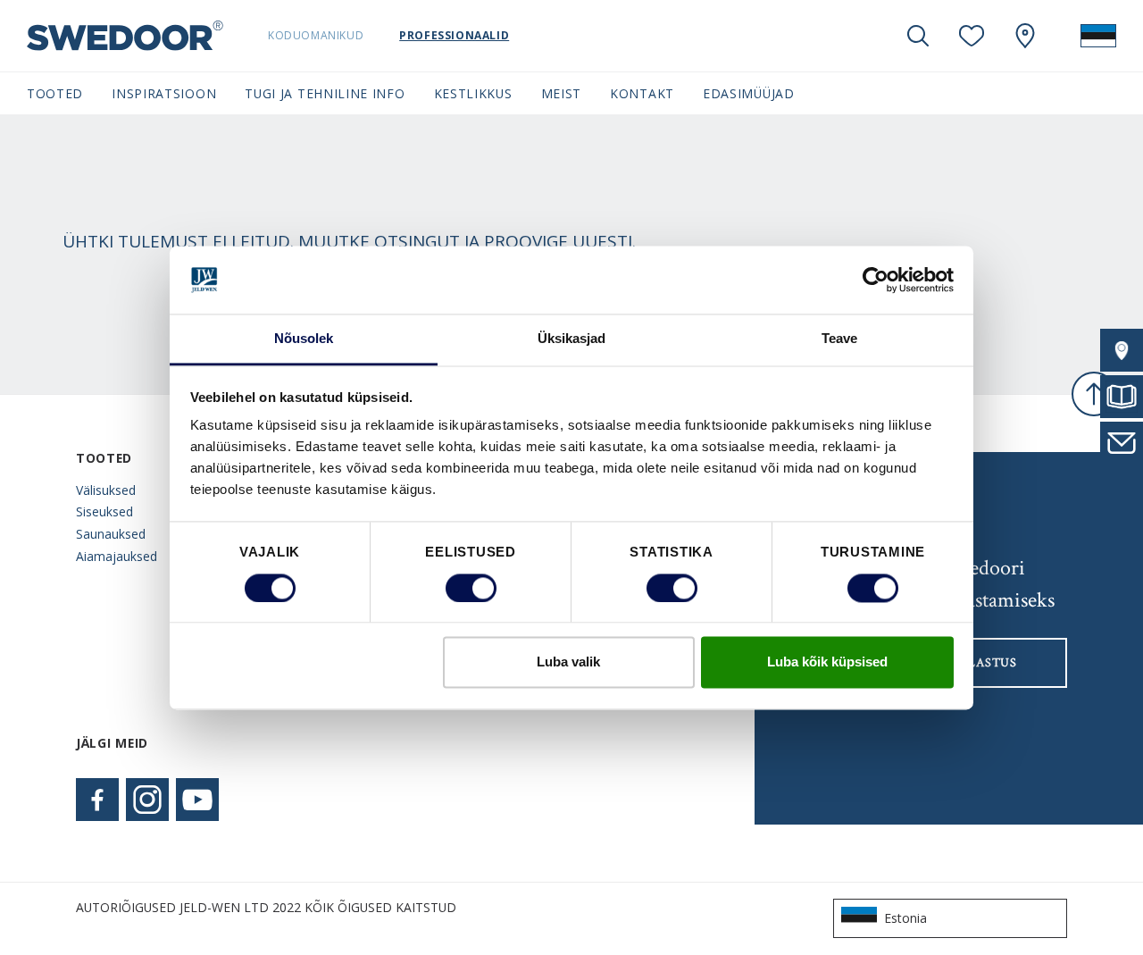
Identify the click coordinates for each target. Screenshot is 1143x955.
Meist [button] (561, 93)
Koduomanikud (315, 35)
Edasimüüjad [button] (749, 93)
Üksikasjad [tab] (572, 339)
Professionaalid (454, 35)
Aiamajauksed (116, 556)
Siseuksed (104, 511)
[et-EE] (1098, 35)
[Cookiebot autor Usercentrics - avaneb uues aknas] (875, 279)
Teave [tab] (840, 339)
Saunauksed (111, 533)
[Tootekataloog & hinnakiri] (1121, 396)
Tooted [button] (55, 93)
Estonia (905, 917)
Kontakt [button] (642, 93)
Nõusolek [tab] (304, 339)
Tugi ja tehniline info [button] (325, 93)
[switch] (471, 588)
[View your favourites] (971, 35)
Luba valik (568, 662)
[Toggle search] (918, 35)
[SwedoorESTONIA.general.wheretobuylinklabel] (1025, 35)
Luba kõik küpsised (827, 662)
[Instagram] (147, 799)
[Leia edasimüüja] (1121, 350)
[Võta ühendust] (1121, 443)
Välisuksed (106, 490)
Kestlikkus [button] (473, 93)
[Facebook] (97, 799)
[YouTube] (197, 799)
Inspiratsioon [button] (164, 93)
